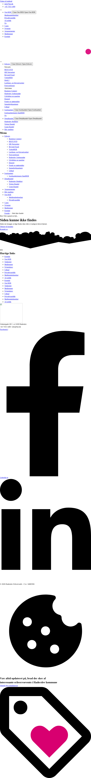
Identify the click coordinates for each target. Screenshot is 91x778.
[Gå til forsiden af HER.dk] (45, 49)
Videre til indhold (6, 1)
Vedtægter (8, 262)
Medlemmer (8, 264)
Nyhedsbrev (8, 267)
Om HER (7, 259)
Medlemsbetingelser (11, 275)
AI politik (7, 278)
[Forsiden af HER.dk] (45, 313)
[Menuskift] (1, 61)
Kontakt (7, 256)
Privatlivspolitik (9, 272)
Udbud (6, 270)
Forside (7, 213)
